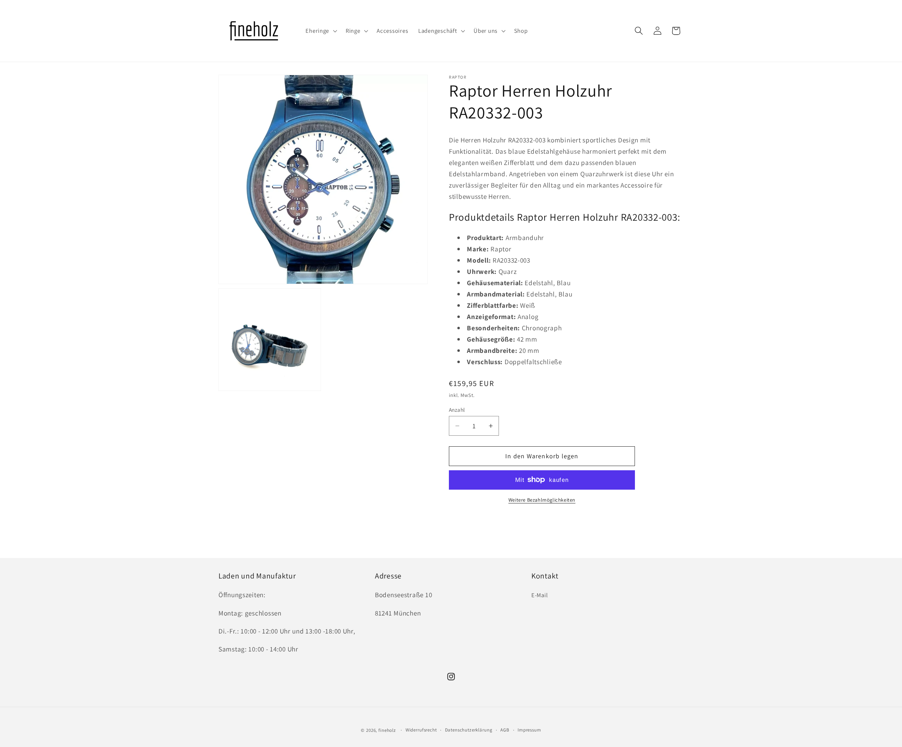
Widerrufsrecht (421, 730)
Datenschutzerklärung (469, 730)
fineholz (387, 730)
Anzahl (457, 409)
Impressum (529, 730)
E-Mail (539, 595)
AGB (504, 730)
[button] (321, 31)
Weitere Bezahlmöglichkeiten (541, 499)
